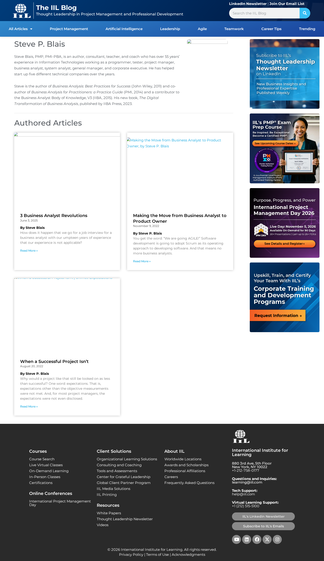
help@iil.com (243, 494)
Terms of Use (157, 554)
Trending (307, 29)
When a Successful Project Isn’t (54, 361)
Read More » (29, 250)
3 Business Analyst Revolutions (53, 215)
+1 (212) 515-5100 (245, 506)
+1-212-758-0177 (245, 470)
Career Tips (271, 29)
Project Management (69, 29)
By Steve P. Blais (147, 233)
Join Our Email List (287, 3)
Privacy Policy (131, 554)
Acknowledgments (188, 554)
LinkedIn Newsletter (248, 3)
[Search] (305, 13)
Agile (202, 29)
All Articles (18, 29)
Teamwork (234, 29)
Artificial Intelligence (124, 29)
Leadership (170, 29)
